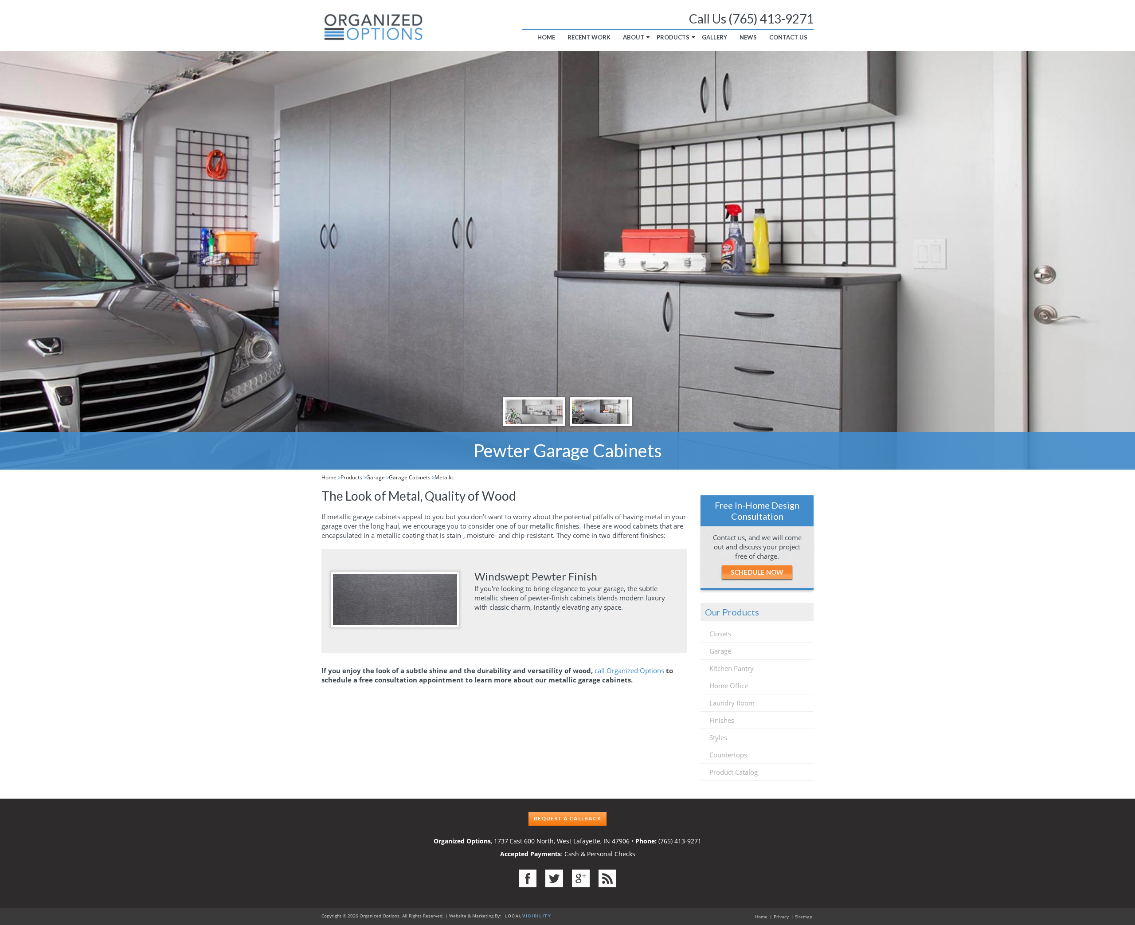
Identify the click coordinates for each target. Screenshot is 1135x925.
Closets (720, 633)
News (748, 37)
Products (673, 37)
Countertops (728, 754)
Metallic (444, 477)
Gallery (714, 37)
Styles (718, 737)
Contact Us (788, 37)
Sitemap (803, 916)
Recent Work (589, 37)
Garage (375, 477)
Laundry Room (732, 702)
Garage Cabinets (410, 477)
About (633, 37)
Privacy (781, 916)
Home (546, 37)
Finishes (721, 720)
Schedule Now (757, 572)
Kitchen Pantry (731, 668)
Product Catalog (733, 772)
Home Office (728, 685)
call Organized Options (629, 670)
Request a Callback (567, 818)
